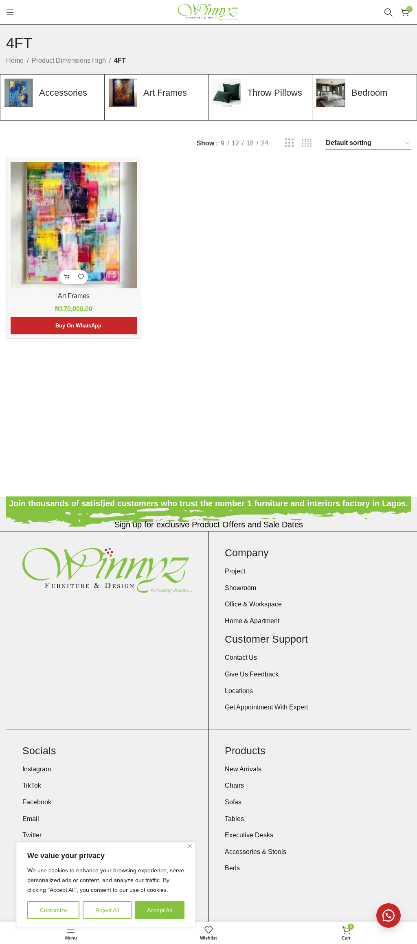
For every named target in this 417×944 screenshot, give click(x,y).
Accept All (159, 910)
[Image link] (107, 569)
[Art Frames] (74, 225)
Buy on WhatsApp (78, 326)
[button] (66, 277)
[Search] (388, 12)
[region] (105, 885)
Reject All (107, 910)
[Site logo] (208, 11)
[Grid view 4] (307, 143)
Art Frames (74, 295)
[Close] (190, 846)
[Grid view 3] (289, 143)
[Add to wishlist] (81, 277)
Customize (53, 910)
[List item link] (310, 571)
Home (15, 60)
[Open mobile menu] (10, 12)
